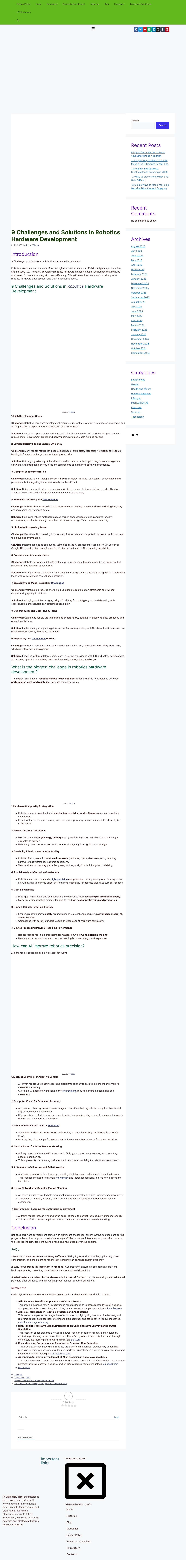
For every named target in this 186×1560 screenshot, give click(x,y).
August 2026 (138, 246)
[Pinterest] (167, 29)
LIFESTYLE (19, 1378)
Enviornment (138, 379)
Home (38, 4)
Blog (106, 4)
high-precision (59, 879)
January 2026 (138, 278)
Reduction (53, 1125)
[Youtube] (145, 29)
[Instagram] (158, 29)
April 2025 (136, 320)
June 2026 (137, 255)
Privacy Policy (23, 4)
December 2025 (140, 283)
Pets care (136, 407)
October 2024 (138, 348)
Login (116, 1417)
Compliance (39, 638)
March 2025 (137, 325)
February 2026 (139, 274)
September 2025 (140, 297)
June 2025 (137, 311)
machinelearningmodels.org (33, 1322)
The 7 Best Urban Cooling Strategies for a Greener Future (40, 1383)
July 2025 (136, 306)
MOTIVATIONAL (139, 402)
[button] (18, 20)
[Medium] (149, 29)
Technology (137, 416)
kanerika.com (114, 1308)
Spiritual (135, 412)
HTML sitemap (24, 12)
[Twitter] (140, 29)
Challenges (57, 583)
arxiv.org (75, 1339)
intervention (61, 1177)
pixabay (71, 412)
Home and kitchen (141, 393)
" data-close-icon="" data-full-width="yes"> (78, 1506)
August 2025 (138, 302)
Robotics (76, 286)
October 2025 (138, 292)
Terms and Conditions (140, 4)
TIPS (28, 1378)
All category (73, 1548)
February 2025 (139, 329)
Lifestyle (18, 1375)
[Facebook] (136, 29)
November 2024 (140, 343)
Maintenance (50, 499)
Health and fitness (141, 389)
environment (69, 1090)
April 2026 (136, 265)
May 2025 (136, 316)
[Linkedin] (154, 29)
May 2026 (136, 260)
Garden (135, 384)
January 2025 (138, 334)
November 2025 (140, 288)
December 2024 (140, 339)
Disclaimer (119, 4)
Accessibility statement (74, 4)
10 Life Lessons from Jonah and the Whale (34, 1380)
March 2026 (137, 269)
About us (94, 4)
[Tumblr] (162, 29)
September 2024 (140, 353)
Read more (24, 1367)
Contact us (52, 4)
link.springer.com (61, 1353)
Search (135, 120)
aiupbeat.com (110, 1364)
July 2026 (136, 251)
